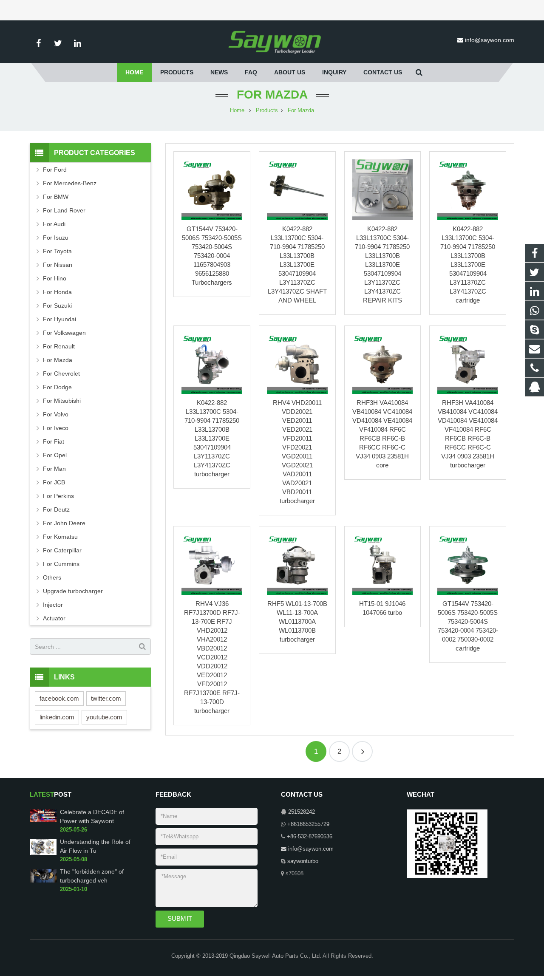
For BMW (55, 196)
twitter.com (106, 698)
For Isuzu (55, 237)
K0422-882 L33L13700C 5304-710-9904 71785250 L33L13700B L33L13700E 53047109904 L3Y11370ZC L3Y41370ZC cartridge (467, 264)
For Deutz (56, 509)
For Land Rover (64, 210)
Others (52, 577)
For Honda (57, 292)
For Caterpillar (62, 550)
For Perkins (58, 495)
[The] (43, 881)
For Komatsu (60, 536)
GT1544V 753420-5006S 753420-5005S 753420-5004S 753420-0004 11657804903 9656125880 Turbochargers (212, 255)
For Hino (54, 278)
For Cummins (61, 563)
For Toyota (57, 251)
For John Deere (64, 523)
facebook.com (59, 698)
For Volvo (55, 414)
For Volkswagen (64, 332)
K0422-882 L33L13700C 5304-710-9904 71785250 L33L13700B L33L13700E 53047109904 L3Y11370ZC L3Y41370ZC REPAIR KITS (382, 264)
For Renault (59, 346)
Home (237, 110)
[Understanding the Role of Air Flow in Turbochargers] (43, 853)
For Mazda (272, 94)
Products (267, 110)
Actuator (54, 618)
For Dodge (57, 387)
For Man (54, 468)
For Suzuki (57, 305)
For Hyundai (59, 319)
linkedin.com (57, 717)
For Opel (55, 455)
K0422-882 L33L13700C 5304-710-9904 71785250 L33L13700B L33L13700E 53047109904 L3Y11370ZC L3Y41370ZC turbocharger (211, 438)
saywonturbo (302, 861)
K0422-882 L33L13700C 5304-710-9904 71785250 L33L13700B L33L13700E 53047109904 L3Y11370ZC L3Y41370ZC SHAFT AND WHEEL (297, 264)
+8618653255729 (308, 824)
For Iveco (55, 427)
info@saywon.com (489, 40)
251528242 (301, 812)
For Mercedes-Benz (69, 183)
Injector (53, 604)
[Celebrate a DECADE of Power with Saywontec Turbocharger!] (43, 820)
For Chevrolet (61, 373)
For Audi (54, 224)
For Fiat (53, 441)
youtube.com (104, 717)
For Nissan (57, 264)
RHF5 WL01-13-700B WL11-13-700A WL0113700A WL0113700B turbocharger (297, 621)
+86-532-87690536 (309, 837)
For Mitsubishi (62, 400)
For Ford (55, 169)
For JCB (54, 482)
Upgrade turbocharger (73, 591)
